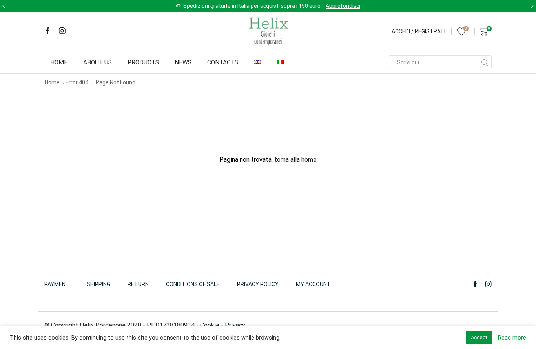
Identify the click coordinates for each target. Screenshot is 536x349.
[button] (4, 6)
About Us (97, 62)
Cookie (209, 325)
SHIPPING (98, 284)
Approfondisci (343, 6)
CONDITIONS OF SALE (193, 284)
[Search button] (484, 62)
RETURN (138, 284)
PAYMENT (56, 284)
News (183, 62)
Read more (512, 337)
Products (143, 62)
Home (58, 62)
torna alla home (295, 159)
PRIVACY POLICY (258, 284)
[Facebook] (47, 31)
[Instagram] (62, 31)
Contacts (222, 62)
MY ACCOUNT (313, 284)
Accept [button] (479, 337)
